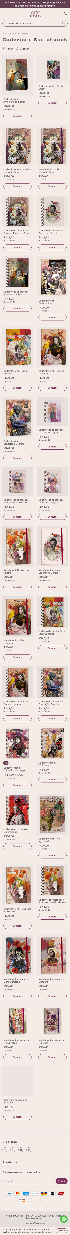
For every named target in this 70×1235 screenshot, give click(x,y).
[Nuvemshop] (35, 1223)
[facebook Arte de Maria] (12, 1149)
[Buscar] (63, 23)
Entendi (61, 1230)
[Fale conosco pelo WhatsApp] (64, 1219)
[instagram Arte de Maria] (4, 1149)
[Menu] (4, 14)
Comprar (17, 587)
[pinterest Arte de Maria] (28, 1149)
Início (4, 34)
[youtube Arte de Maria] (20, 1149)
